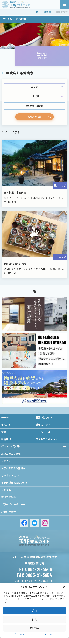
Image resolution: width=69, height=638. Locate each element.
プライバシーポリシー (24, 634)
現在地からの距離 (34, 106)
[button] (64, 586)
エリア (34, 87)
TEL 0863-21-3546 (34, 569)
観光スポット (43, 424)
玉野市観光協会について (14, 482)
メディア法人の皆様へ (13, 468)
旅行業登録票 (8, 497)
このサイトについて (45, 634)
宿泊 (3, 432)
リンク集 (6, 490)
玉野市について (44, 417)
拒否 (34, 619)
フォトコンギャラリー (48, 439)
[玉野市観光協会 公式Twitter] (34, 523)
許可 (34, 610)
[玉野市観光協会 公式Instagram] (45, 523)
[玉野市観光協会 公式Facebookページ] (24, 523)
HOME (5, 417)
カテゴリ (34, 96)
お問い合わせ (8, 512)
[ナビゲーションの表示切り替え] (64, 4)
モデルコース (43, 432)
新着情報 (6, 439)
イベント (6, 424)
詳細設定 (34, 628)
